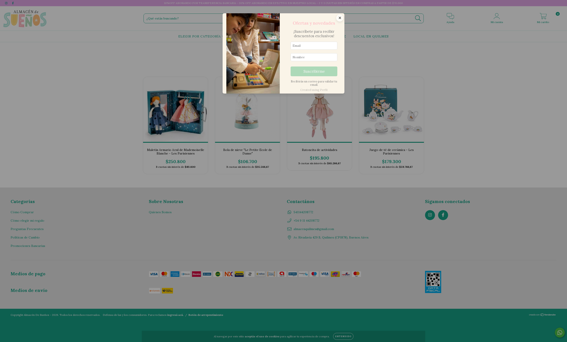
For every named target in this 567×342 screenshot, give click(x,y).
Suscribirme (314, 71)
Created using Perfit (314, 90)
